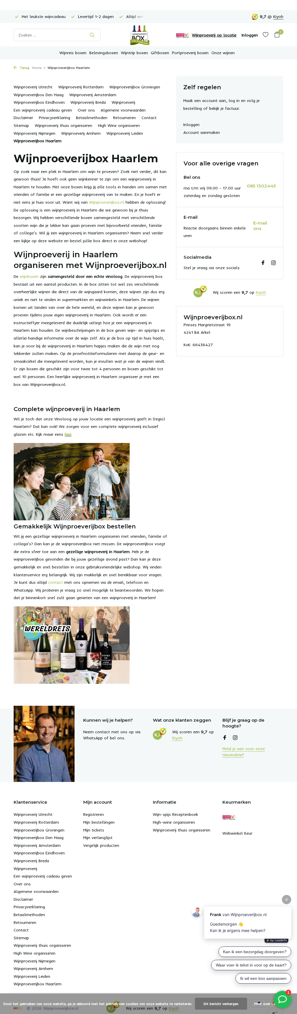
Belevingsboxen (103, 52)
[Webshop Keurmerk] (182, 35)
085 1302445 (261, 186)
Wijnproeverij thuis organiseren (63, 125)
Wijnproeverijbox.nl (106, 202)
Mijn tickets (93, 830)
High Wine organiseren (119, 125)
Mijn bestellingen (99, 822)
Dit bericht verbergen (221, 1004)
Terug (24, 67)
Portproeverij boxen (190, 52)
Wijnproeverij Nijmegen (34, 133)
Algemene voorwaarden (123, 110)
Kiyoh (278, 16)
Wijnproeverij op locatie (214, 35)
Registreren (93, 814)
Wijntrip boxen (134, 52)
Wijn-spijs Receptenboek (175, 814)
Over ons (86, 110)
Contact (149, 117)
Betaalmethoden (91, 117)
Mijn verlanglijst (98, 837)
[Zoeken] (92, 35)
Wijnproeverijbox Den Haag (39, 94)
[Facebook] (263, 263)
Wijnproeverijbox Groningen (134, 87)
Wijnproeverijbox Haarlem (37, 140)
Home (37, 67)
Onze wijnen (223, 52)
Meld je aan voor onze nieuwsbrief (243, 751)
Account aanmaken (201, 132)
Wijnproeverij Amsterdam (92, 94)
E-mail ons (260, 225)
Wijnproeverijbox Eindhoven (39, 102)
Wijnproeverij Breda (88, 102)
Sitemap (21, 125)
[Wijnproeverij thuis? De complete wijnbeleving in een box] (148, 35)
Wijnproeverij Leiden (124, 133)
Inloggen (191, 124)
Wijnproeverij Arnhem (81, 133)
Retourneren (124, 117)
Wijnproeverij (123, 102)
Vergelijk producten (101, 845)
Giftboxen (160, 52)
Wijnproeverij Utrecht (33, 87)
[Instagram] (273, 263)
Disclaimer (23, 117)
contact (55, 582)
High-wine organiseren (174, 822)
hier (68, 434)
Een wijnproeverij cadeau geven (43, 110)
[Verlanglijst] (265, 35)
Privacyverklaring (54, 117)
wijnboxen (29, 276)
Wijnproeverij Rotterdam (81, 87)
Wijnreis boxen (72, 52)
